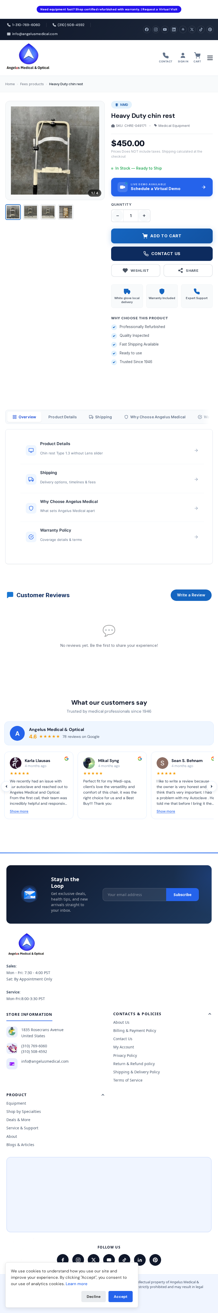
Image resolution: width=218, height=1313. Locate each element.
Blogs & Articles (20, 1144)
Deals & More (18, 1119)
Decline (93, 1296)
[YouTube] (165, 29)
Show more (19, 811)
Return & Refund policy (134, 1063)
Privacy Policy (125, 1055)
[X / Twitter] (93, 1260)
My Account (123, 1046)
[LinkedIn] (174, 29)
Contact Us (122, 1038)
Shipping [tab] (103, 417)
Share (192, 270)
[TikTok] (201, 29)
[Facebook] (146, 29)
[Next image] (96, 150)
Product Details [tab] (62, 417)
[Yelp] (183, 29)
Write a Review (191, 595)
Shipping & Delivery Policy (136, 1071)
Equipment (16, 1103)
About (11, 1136)
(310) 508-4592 (34, 1051)
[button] (162, 187)
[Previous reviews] (6, 786)
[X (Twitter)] (192, 29)
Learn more (76, 1283)
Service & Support (22, 1127)
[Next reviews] (211, 786)
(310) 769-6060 (34, 1045)
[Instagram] (156, 29)
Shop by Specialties (23, 1111)
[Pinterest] (210, 29)
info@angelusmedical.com (45, 1061)
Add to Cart (166, 235)
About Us (121, 1022)
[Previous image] (14, 150)
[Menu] (210, 58)
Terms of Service (127, 1080)
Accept (120, 1296)
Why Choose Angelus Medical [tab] (158, 417)
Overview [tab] (27, 417)
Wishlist (140, 270)
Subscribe (182, 894)
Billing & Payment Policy (134, 1030)
